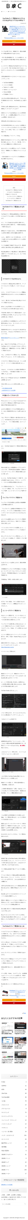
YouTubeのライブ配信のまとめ (13, 200)
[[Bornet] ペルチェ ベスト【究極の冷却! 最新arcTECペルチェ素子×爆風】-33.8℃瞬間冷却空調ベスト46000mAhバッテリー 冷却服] (5, 165)
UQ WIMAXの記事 (7, 388)
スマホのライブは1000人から (14, 192)
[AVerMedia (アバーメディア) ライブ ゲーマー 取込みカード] (5, 993)
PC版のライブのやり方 (11, 194)
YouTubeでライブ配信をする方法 (14, 190)
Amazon (14, 41)
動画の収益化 (4, 337)
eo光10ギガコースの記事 (8, 390)
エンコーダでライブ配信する (14, 198)
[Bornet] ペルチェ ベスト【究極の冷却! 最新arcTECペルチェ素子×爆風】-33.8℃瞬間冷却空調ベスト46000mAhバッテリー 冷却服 (17, 166)
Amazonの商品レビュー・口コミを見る (15, 38)
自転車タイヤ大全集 (6, 1184)
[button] (25, 1204)
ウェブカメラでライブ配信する (14, 196)
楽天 (14, 44)
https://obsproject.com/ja (7, 647)
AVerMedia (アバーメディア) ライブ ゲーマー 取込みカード (17, 991)
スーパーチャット (14, 337)
